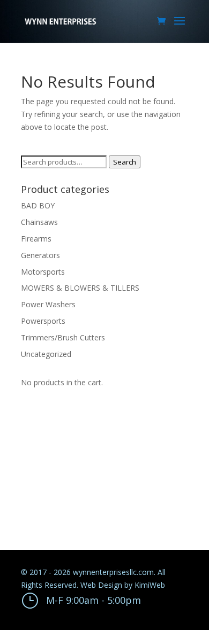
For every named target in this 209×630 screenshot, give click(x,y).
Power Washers (48, 304)
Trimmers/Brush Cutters (63, 337)
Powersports (43, 321)
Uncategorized (46, 354)
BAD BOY (38, 205)
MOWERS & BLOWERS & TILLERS (80, 288)
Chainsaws (39, 222)
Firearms (36, 239)
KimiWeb (150, 585)
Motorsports (43, 272)
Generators (40, 255)
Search (124, 162)
